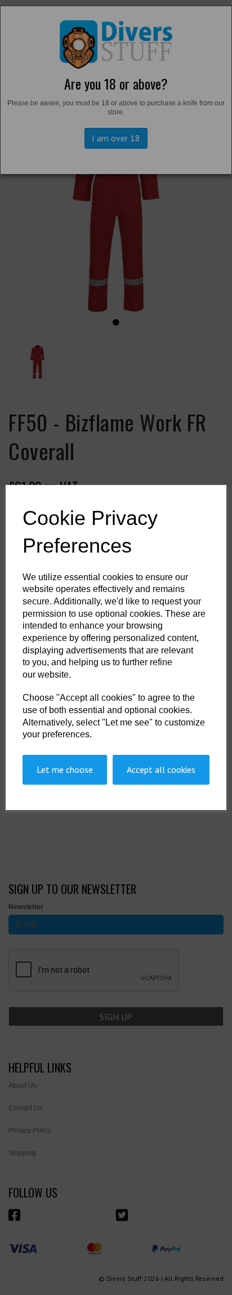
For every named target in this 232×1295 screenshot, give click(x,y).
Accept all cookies (161, 769)
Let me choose (65, 769)
